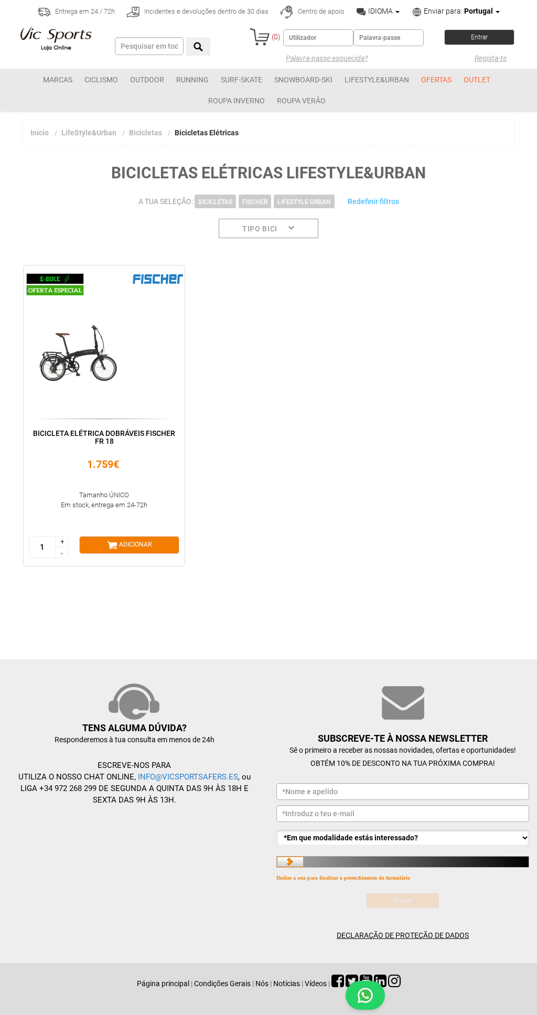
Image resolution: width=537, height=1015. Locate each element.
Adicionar (134, 544)
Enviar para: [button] (457, 11)
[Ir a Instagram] (394, 983)
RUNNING (192, 80)
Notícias (286, 983)
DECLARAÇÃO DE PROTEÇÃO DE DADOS (403, 935)
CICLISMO (101, 80)
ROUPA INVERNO (236, 101)
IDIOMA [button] (380, 11)
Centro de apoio (320, 11)
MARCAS (57, 80)
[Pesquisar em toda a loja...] (198, 46)
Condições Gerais (222, 983)
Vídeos (316, 983)
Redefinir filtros (373, 201)
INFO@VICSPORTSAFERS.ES (188, 777)
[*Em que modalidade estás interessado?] (402, 838)
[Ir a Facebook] (337, 983)
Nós (261, 983)
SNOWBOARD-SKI (303, 80)
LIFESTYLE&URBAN (377, 80)
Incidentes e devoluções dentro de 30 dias (205, 11)
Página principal (163, 983)
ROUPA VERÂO (301, 101)
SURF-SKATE (241, 80)
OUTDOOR (147, 80)
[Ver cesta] (259, 37)
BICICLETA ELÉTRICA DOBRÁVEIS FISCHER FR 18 (104, 437)
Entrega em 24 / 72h (84, 11)
